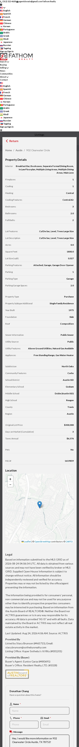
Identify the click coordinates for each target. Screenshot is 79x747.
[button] (39, 504)
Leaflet (27, 541)
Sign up (3, 51)
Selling (3, 67)
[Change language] (2, 7)
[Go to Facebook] (1, 4)
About (3, 77)
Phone (17, 718)
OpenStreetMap (42, 541)
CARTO (69, 541)
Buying (3, 65)
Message (18, 732)
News (2, 71)
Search (3, 61)
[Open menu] (1, 130)
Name (17, 704)
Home (8, 150)
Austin (19, 150)
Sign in (10, 51)
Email (47, 718)
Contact (4, 80)
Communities (6, 73)
